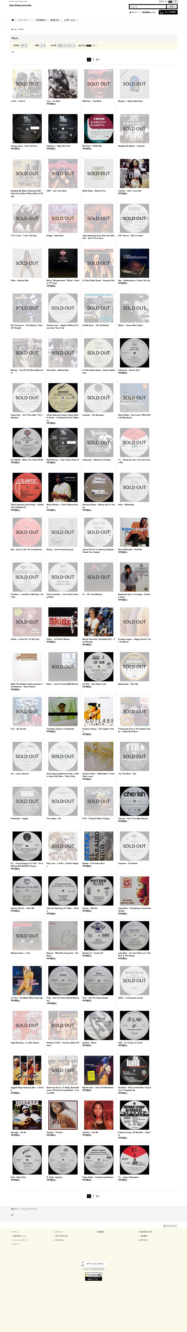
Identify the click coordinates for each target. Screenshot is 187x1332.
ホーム (15, 1232)
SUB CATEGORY (61, 1236)
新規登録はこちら (149, 12)
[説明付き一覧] (96, 46)
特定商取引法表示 (145, 1232)
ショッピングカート (20, 1240)
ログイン (134, 12)
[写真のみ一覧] (89, 46)
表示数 (16, 45)
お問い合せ (143, 1240)
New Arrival (59, 1240)
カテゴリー (59, 1232)
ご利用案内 (143, 1236)
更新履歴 (100, 1232)
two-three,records (20, 5)
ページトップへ (172, 1226)
